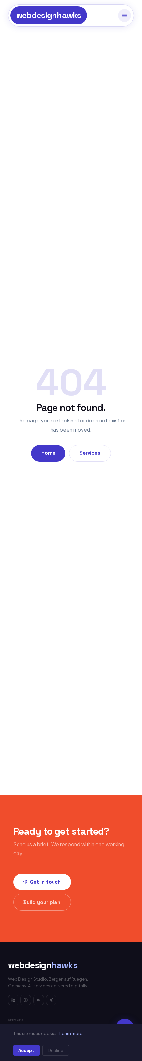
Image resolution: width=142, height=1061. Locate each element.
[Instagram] (25, 1000)
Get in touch (45, 882)
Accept (26, 1050)
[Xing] (51, 1000)
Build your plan (41, 902)
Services (89, 453)
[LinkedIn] (13, 1000)
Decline (55, 1050)
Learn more (70, 1033)
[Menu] (124, 15)
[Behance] (38, 1000)
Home (48, 453)
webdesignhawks (48, 15)
